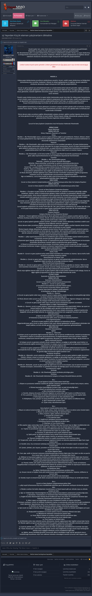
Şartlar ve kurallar (59, 559)
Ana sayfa (8, 16)
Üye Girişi (64, 65)
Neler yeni (30, 16)
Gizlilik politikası (69, 559)
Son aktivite (38, 575)
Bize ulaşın (50, 559)
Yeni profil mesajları (40, 572)
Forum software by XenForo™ (78, 587)
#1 (89, 46)
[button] (24, 15)
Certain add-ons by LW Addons (78, 590)
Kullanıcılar (42, 16)
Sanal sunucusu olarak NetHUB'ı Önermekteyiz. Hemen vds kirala (15, 577)
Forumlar (19, 16)
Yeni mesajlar (38, 569)
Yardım (77, 559)
